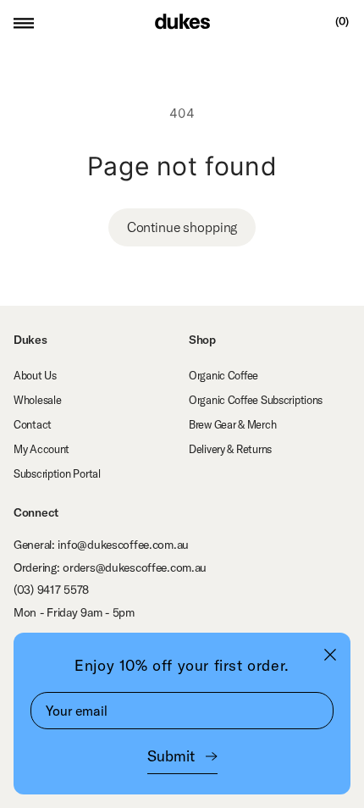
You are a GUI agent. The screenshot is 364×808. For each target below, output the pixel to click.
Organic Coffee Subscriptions (256, 400)
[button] (24, 21)
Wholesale (37, 400)
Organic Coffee (223, 375)
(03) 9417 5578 (51, 589)
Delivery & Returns (230, 449)
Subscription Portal (57, 473)
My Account (41, 449)
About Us (35, 375)
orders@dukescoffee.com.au (135, 567)
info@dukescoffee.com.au (123, 544)
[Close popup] (330, 654)
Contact (33, 424)
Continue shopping (182, 227)
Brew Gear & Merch (232, 424)
